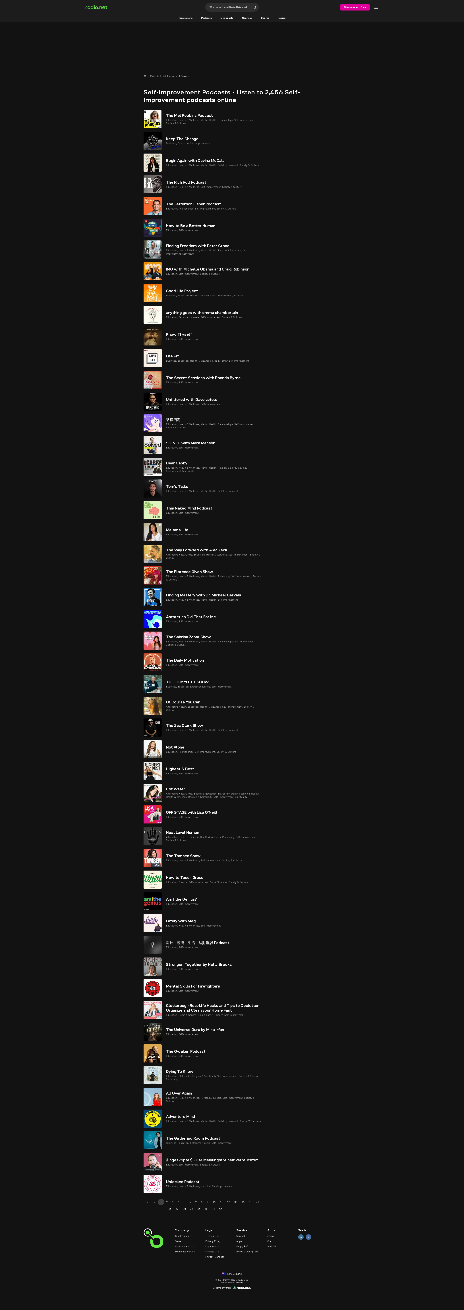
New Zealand (234, 1274)
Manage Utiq (212, 1251)
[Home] (145, 76)
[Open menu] (376, 7)
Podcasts (206, 18)
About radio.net (183, 1236)
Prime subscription (247, 1251)
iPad (269, 1241)
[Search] (254, 7)
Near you (247, 18)
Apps (239, 1241)
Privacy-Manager (214, 1257)
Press (178, 1241)
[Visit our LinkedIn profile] (300, 1237)
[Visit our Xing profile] (308, 1237)
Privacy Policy (213, 1241)
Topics (281, 18)
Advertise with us (184, 1246)
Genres (265, 18)
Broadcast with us (185, 1251)
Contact (240, 1236)
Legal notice (212, 1246)
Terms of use (212, 1236)
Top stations (185, 18)
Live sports (226, 18)
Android (271, 1246)
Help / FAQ (242, 1246)
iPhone (271, 1236)
